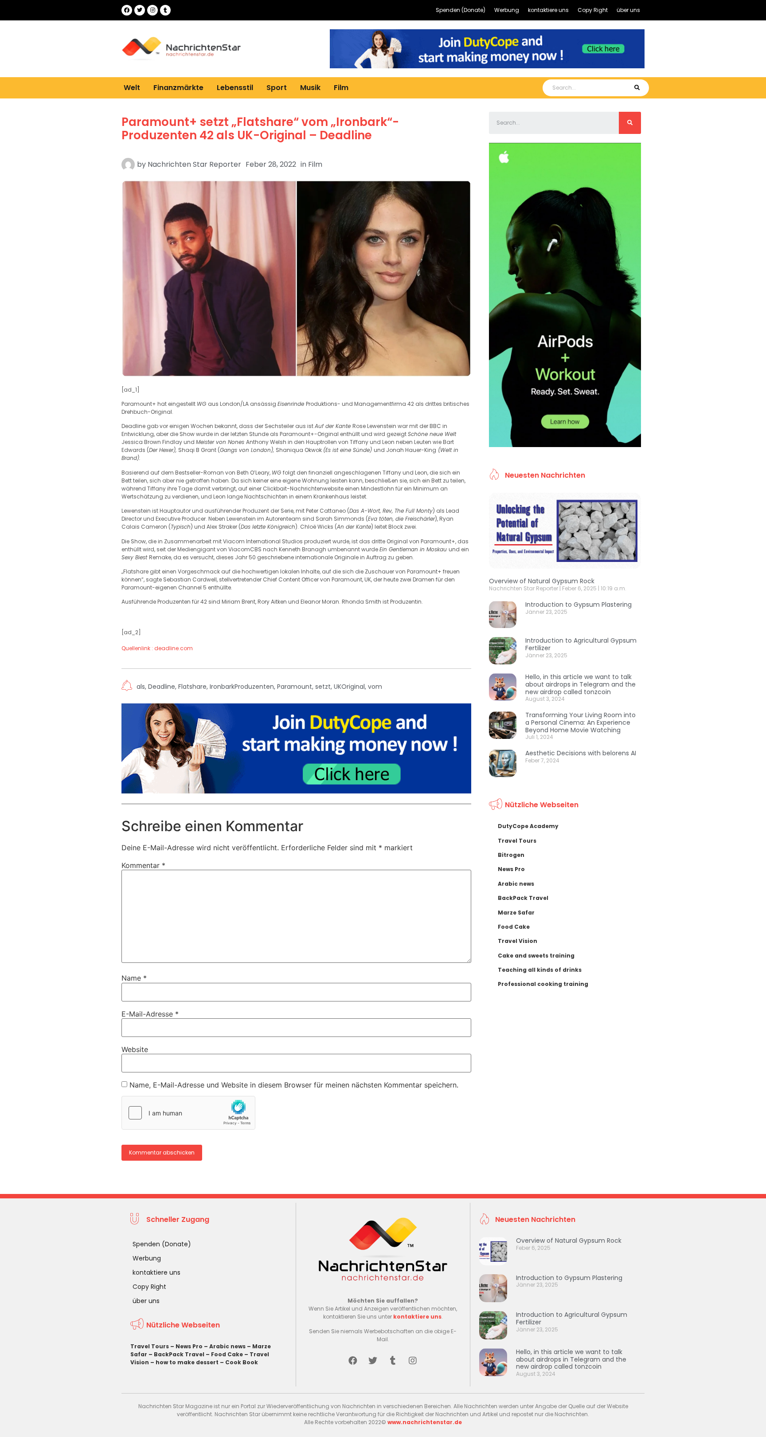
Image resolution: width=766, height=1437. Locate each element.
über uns (628, 10)
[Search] (637, 88)
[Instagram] (152, 10)
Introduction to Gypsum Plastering (578, 604)
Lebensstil (235, 87)
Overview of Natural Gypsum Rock (541, 581)
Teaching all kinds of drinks (540, 970)
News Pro (511, 869)
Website (134, 1049)
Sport (276, 87)
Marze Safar (516, 912)
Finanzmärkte (178, 87)
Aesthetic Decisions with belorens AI (580, 753)
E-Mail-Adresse (150, 1013)
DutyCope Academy (528, 826)
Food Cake (514, 927)
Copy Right (593, 10)
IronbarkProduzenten (242, 686)
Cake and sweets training (536, 955)
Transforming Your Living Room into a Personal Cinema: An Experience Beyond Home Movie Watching (580, 722)
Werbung (506, 10)
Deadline (161, 686)
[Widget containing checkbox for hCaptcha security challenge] (188, 1113)
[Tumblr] (165, 10)
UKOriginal (349, 686)
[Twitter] (139, 10)
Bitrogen (511, 855)
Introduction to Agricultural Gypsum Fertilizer (581, 644)
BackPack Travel (523, 898)
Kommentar (143, 865)
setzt (323, 686)
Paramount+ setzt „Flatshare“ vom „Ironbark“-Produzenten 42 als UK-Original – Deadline (260, 128)
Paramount (294, 686)
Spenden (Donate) (460, 10)
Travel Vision (517, 941)
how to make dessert (187, 1362)
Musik (310, 87)
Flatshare (192, 686)
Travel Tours (517, 840)
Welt (132, 87)
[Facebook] (126, 10)
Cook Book (241, 1362)
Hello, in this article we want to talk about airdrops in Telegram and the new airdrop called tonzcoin (580, 684)
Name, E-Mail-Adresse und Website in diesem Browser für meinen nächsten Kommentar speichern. (293, 1084)
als (141, 686)
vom (375, 686)
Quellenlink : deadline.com (157, 648)
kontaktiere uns (548, 10)
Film (341, 87)
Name (134, 978)
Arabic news (516, 883)
